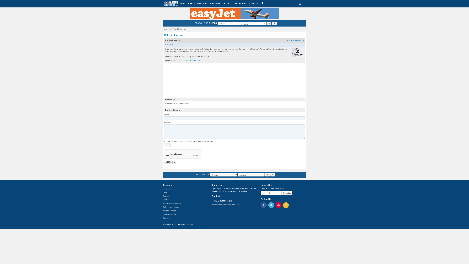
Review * (167, 122)
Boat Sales (214, 3)
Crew (165, 192)
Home (183, 3)
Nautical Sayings (169, 210)
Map (199, 60)
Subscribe (287, 193)
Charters (202, 3)
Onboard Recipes (170, 214)
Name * (167, 114)
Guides (191, 3)
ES (304, 4)
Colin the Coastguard (171, 207)
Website (193, 60)
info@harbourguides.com (229, 204)
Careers (166, 196)
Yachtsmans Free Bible (172, 203)
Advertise (253, 3)
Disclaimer (190, 224)
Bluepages (167, 188)
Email (186, 60)
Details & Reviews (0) (295, 40)
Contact (166, 199)
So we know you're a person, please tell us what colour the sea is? (189, 141)
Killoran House (182, 29)
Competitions (239, 3)
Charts (226, 3)
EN (300, 4)
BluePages (172, 29)
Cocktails (166, 218)
